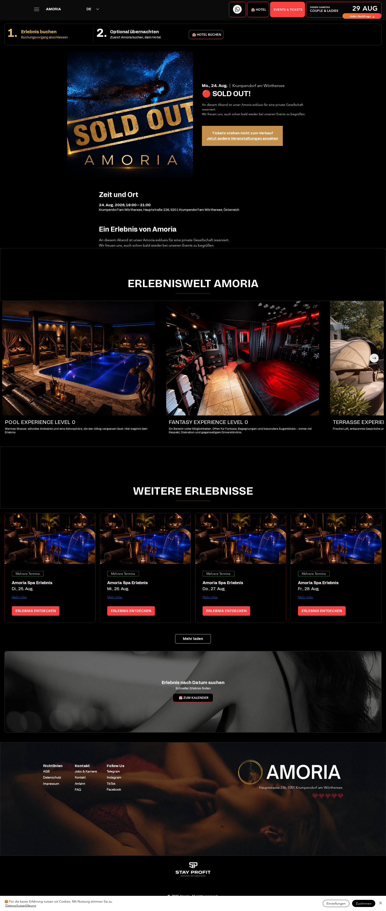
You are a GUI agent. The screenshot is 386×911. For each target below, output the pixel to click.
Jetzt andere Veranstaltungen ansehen (242, 138)
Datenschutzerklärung (20, 905)
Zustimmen (363, 903)
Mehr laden (193, 639)
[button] (258, 9)
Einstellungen (336, 903)
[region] (344, 9)
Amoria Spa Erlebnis (32, 583)
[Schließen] (380, 903)
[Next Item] (374, 358)
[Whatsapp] (237, 9)
